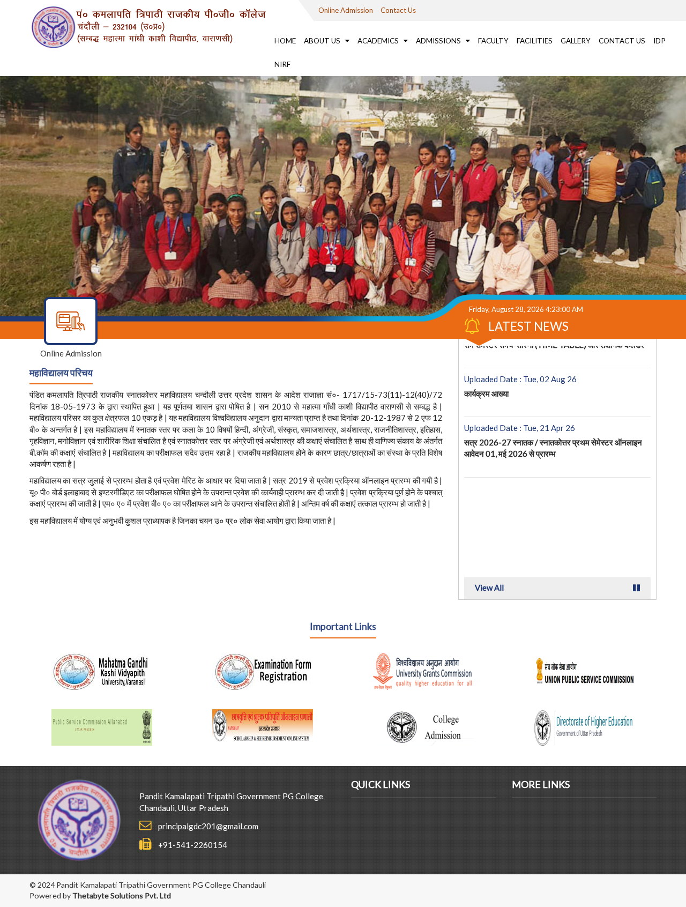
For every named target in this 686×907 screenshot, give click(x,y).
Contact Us (398, 10)
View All (489, 587)
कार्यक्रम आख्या (486, 371)
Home (285, 40)
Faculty (493, 40)
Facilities (535, 40)
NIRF (282, 64)
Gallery (576, 40)
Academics (378, 40)
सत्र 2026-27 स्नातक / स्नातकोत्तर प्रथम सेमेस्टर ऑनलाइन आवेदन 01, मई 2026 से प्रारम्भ (553, 425)
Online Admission (345, 10)
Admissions (439, 40)
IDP (659, 40)
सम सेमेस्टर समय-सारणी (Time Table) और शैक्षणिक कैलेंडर (554, 480)
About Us (323, 40)
